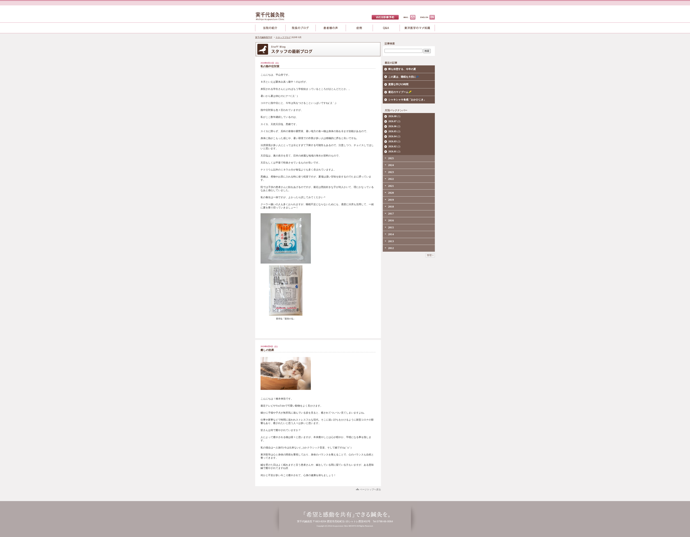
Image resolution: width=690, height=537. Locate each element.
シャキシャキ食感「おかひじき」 (407, 99)
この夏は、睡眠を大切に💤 (403, 76)
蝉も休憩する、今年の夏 (402, 69)
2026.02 (392, 146)
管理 (429, 255)
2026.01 (392, 151)
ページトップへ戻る (370, 489)
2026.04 (392, 136)
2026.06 (392, 126)
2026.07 (392, 121)
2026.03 (392, 141)
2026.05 (392, 131)
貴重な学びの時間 (398, 84)
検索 (427, 51)
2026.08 (392, 116)
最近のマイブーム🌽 (399, 92)
